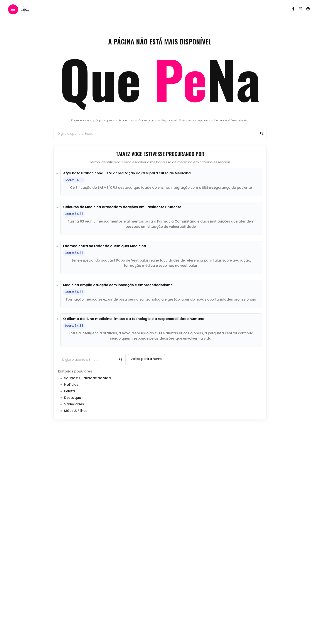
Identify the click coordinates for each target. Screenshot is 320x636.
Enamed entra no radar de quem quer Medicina (104, 246)
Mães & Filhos (76, 410)
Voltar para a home (146, 358)
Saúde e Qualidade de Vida (87, 378)
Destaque (72, 397)
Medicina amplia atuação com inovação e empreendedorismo (118, 285)
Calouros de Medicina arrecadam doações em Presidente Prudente (122, 207)
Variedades (74, 404)
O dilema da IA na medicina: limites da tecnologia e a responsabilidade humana (133, 318)
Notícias (71, 384)
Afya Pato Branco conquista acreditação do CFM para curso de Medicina (127, 173)
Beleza (69, 391)
